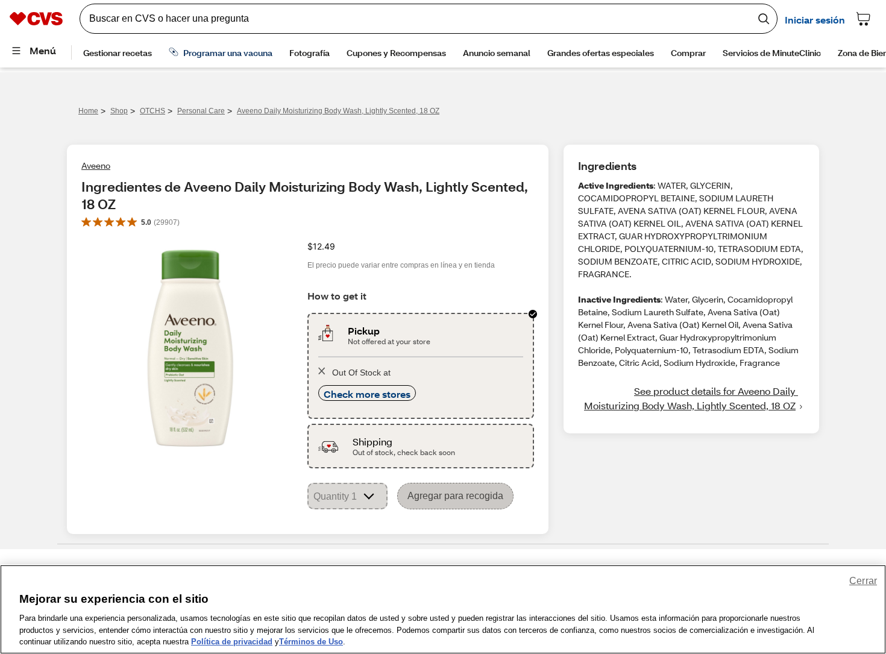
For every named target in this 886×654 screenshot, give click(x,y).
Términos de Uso (311, 641)
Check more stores (367, 394)
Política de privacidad (231, 641)
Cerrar (863, 581)
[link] (691, 398)
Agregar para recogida (455, 496)
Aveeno (95, 165)
